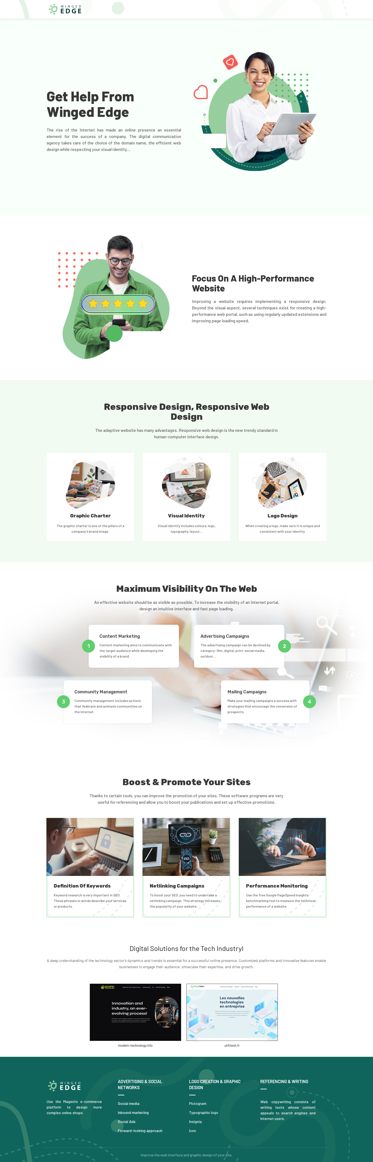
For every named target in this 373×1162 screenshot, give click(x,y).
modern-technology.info (135, 1045)
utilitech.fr (232, 1045)
